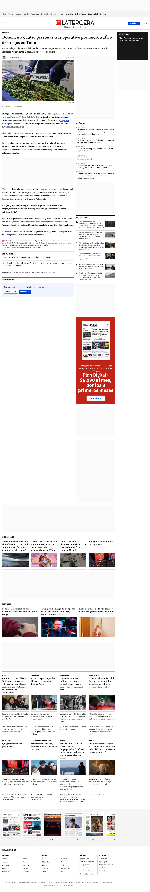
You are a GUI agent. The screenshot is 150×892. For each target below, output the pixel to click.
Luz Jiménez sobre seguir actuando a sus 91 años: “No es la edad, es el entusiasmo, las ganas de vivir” (102, 748)
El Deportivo (45, 14)
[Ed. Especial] (73, 837)
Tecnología (35, 14)
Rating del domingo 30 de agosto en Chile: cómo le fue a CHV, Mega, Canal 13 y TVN (58, 612)
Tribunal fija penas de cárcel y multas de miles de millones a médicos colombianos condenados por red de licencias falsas (95, 176)
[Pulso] (32, 837)
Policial (12, 272)
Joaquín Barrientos (16, 57)
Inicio (4, 14)
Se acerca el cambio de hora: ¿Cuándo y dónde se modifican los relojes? (19, 612)
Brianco (54, 272)
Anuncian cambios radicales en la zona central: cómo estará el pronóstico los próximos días (71, 684)
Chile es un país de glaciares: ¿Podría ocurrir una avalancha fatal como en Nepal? (73, 546)
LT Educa (103, 14)
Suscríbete (25, 292)
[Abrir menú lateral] (3, 23)
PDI (50, 272)
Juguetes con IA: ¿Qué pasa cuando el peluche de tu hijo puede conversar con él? (100, 781)
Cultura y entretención (41, 740)
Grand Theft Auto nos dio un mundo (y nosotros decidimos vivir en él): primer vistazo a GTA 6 (44, 546)
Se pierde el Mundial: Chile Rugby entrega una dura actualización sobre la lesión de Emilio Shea (102, 682)
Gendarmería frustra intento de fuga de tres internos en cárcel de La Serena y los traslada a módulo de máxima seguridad (91, 276)
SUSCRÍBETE (95, 398)
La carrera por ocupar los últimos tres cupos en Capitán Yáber (95, 150)
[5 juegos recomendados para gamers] (102, 560)
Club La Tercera (80, 14)
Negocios (26, 14)
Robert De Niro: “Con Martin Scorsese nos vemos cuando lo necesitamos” (42, 796)
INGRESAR (145, 23)
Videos (60, 14)
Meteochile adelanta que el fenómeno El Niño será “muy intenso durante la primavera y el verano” (15, 546)
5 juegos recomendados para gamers (101, 543)
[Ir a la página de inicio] (75, 23)
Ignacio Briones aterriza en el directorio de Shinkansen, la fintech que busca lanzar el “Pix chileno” (43, 730)
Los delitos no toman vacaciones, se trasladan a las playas (26, 257)
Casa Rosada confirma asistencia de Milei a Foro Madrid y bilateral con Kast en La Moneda (95, 166)
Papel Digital (93, 14)
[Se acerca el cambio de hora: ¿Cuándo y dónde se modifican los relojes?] (20, 627)
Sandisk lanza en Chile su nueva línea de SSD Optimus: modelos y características (14, 796)
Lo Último (69, 14)
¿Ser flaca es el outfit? (97, 794)
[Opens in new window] (53, 837)
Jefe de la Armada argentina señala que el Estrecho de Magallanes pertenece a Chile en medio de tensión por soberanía (72, 798)
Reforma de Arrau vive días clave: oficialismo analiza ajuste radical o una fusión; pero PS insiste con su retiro (90, 257)
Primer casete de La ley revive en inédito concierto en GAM (44, 746)
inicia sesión (11, 292)
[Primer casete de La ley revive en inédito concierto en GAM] (44, 767)
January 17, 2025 (35, 247)
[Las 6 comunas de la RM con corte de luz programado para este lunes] (97, 627)
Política (10, 14)
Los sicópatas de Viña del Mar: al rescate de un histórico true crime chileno (44, 781)
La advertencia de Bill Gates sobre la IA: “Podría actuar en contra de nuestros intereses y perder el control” (73, 717)
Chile (4, 675)
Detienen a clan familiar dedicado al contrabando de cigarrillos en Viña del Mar (95, 141)
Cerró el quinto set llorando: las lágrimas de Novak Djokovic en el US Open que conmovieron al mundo (101, 730)
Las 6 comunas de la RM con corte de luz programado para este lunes (97, 610)
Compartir (7, 107)
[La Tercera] (11, 837)
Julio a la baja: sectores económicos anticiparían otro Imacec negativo (95, 158)
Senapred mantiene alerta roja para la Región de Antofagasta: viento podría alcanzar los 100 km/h (91, 266)
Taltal (34, 272)
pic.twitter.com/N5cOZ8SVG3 (38, 245)
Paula (91, 740)
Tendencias (64, 675)
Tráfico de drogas (42, 272)
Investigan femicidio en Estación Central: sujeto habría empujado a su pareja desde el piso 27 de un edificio (37, 264)
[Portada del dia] (96, 359)
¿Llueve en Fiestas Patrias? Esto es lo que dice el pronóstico (73, 727)
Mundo (53, 14)
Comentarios (18, 107)
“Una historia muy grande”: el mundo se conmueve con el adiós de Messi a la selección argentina (102, 716)
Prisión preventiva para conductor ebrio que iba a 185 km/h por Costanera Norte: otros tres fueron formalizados (90, 235)
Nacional (18, 14)
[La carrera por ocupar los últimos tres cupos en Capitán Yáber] (44, 702)
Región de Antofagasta (23, 272)
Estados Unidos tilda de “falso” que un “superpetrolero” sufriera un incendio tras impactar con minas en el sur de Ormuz (72, 751)
